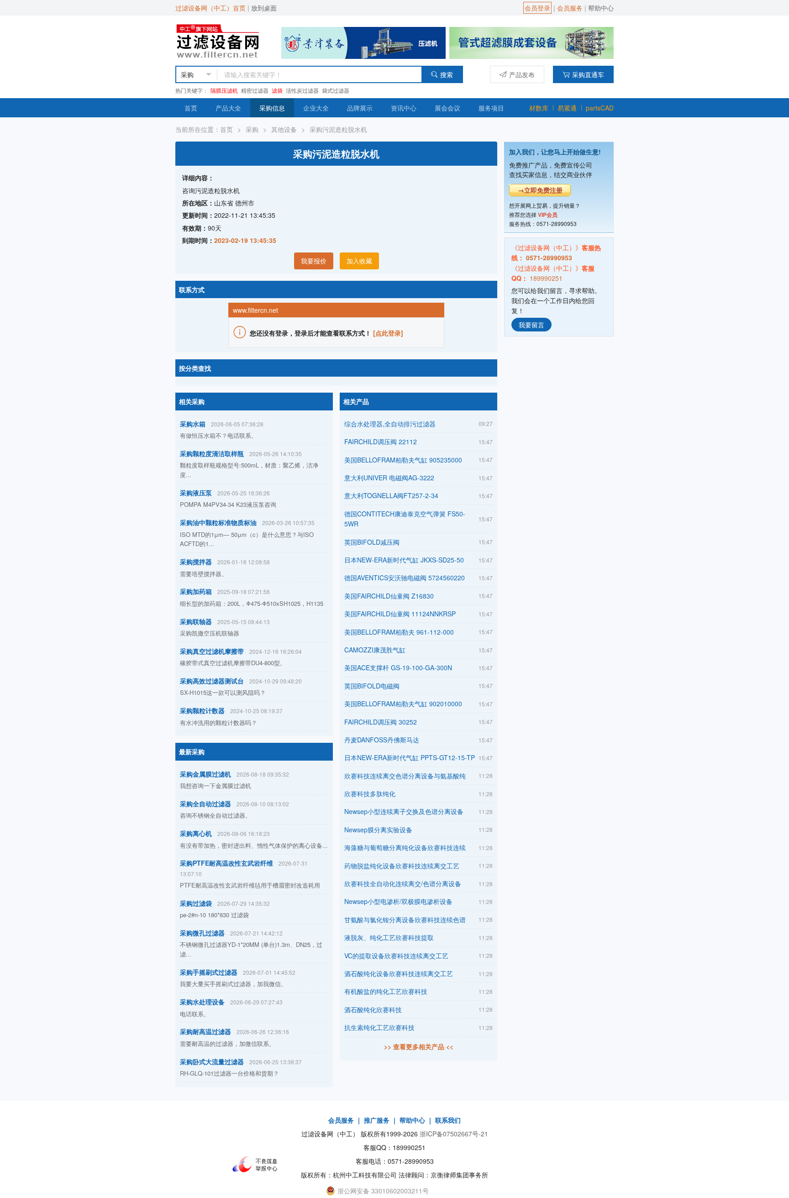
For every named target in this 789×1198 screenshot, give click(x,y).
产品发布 (522, 74)
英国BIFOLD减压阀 (372, 541)
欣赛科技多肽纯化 (369, 793)
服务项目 (491, 107)
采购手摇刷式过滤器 (208, 972)
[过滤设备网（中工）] (219, 39)
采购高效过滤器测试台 (212, 680)
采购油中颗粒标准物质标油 (218, 522)
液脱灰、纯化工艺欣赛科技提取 (389, 937)
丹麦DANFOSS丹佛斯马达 (381, 739)
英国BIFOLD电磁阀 (372, 685)
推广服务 (376, 1119)
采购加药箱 (196, 591)
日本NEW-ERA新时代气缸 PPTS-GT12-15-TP (409, 757)
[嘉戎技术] (531, 42)
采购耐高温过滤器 (205, 1031)
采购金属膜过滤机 (205, 773)
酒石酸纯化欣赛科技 (373, 1009)
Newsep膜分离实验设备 (378, 829)
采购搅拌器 (196, 561)
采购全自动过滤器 (205, 803)
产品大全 (228, 107)
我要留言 (531, 324)
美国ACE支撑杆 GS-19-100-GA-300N (398, 667)
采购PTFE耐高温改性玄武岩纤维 (226, 862)
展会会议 (447, 107)
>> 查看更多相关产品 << (418, 1046)
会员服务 (570, 7)
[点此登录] (388, 332)
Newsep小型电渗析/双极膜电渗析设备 (398, 901)
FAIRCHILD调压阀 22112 (380, 441)
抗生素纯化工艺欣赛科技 (379, 1027)
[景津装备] (363, 42)
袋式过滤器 (335, 90)
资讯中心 (403, 107)
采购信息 (272, 107)
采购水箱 (192, 423)
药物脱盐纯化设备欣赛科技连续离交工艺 (401, 865)
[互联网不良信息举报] (257, 1164)
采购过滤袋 (196, 903)
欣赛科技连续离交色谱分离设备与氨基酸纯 (405, 775)
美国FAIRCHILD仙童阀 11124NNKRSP (400, 613)
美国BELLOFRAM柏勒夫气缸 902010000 (403, 703)
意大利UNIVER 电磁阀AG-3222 (389, 477)
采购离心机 (196, 833)
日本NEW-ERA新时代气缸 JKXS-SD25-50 (404, 559)
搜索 (446, 74)
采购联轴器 (196, 621)
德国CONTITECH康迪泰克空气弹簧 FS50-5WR (404, 518)
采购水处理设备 (202, 1001)
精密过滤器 (254, 90)
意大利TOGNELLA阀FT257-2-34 (391, 495)
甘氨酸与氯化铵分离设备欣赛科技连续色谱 (405, 919)
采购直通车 (588, 74)
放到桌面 (264, 7)
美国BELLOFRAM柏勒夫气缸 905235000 (403, 459)
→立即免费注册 (540, 189)
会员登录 (537, 7)
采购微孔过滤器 (202, 932)
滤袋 (277, 90)
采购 (252, 129)
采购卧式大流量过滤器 (212, 1061)
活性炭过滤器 (302, 90)
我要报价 (313, 260)
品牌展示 (360, 107)
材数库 (538, 107)
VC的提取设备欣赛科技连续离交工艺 (396, 955)
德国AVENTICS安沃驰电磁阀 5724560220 (404, 577)
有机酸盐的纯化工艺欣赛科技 (385, 991)
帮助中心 (601, 7)
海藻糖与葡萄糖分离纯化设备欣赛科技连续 (405, 847)
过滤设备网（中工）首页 (210, 7)
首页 (190, 107)
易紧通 (567, 107)
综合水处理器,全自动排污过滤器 (390, 423)
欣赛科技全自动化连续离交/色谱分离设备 (402, 883)
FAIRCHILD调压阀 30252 (380, 721)
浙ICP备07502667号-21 (454, 1133)
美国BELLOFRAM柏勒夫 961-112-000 (399, 631)
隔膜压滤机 (224, 90)
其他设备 (284, 129)
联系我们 (448, 1119)
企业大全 (316, 107)
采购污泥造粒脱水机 (338, 129)
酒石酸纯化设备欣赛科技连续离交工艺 (398, 973)
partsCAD (600, 107)
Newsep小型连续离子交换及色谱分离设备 (403, 811)
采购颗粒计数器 (202, 710)
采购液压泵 (196, 492)
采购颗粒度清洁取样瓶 (212, 453)
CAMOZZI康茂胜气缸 (374, 649)
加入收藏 (359, 260)
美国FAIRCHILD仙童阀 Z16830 (389, 595)
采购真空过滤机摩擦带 (212, 651)
